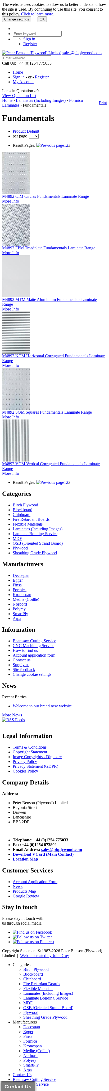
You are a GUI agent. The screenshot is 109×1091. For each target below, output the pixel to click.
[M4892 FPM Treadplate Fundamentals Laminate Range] (16, 244)
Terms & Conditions (30, 747)
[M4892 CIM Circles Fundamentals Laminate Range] (16, 192)
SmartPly (20, 613)
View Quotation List (19, 95)
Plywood (20, 548)
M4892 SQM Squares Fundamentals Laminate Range (47, 412)
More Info (10, 201)
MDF (17, 538)
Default (33, 131)
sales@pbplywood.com (82, 53)
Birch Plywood (25, 505)
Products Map (24, 891)
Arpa (17, 618)
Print (103, 102)
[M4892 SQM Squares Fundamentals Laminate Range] (16, 408)
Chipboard (21, 514)
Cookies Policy (25, 771)
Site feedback (24, 669)
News (17, 886)
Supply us (21, 664)
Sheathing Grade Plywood (35, 553)
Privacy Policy (25, 761)
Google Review (26, 896)
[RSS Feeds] (13, 719)
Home (18, 72)
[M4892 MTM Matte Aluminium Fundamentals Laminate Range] (16, 295)
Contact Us (22, 1074)
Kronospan (22, 594)
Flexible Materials (28, 524)
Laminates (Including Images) (41, 100)
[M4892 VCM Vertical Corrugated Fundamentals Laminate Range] (16, 460)
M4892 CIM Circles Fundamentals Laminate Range (45, 196)
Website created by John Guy (44, 955)
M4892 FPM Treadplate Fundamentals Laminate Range (48, 248)
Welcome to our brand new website (42, 706)
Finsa (17, 585)
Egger (18, 580)
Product (19, 131)
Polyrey (19, 609)
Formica (19, 590)
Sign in (29, 39)
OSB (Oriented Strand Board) (38, 543)
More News (12, 715)
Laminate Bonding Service (35, 533)
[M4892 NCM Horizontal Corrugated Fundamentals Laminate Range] (16, 352)
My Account (23, 81)
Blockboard (22, 509)
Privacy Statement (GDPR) (35, 766)
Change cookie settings (32, 674)
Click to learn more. (37, 14)
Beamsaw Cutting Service (34, 641)
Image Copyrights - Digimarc (37, 756)
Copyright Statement (30, 752)
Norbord (20, 604)
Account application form (34, 655)
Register (30, 43)
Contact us (21, 660)
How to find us (25, 650)
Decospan (21, 575)
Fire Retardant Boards (31, 519)
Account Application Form (35, 881)
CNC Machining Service (33, 645)
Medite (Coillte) (26, 599)
